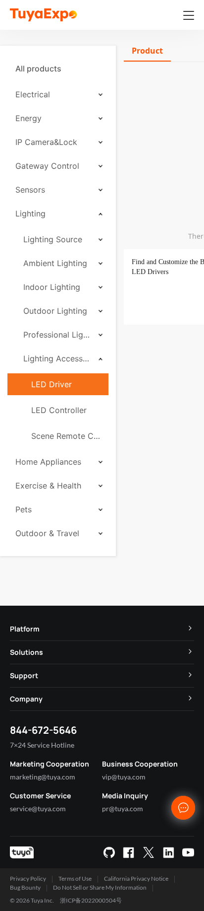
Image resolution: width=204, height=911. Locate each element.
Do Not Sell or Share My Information (100, 887)
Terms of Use (75, 878)
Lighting (30, 213)
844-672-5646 (43, 730)
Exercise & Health (48, 486)
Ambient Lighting (55, 263)
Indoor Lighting (51, 287)
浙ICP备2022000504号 (91, 900)
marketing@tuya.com (42, 776)
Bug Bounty (25, 887)
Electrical (32, 94)
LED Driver (51, 384)
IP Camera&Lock (46, 142)
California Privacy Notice (136, 878)
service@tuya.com (38, 808)
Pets (23, 509)
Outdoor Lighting (55, 311)
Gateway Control (47, 166)
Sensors (30, 190)
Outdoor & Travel (47, 533)
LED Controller (59, 410)
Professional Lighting (57, 335)
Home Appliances (48, 462)
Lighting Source (52, 239)
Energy (28, 118)
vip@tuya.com (124, 776)
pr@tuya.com (122, 808)
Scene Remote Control (66, 436)
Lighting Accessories (57, 358)
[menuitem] (57, 68)
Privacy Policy (28, 878)
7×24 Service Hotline (42, 745)
